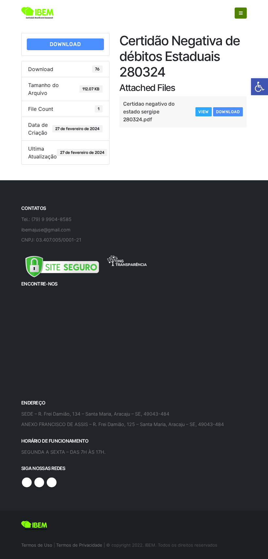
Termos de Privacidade (79, 545)
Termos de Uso (37, 545)
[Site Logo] (37, 13)
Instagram (52, 482)
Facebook (27, 482)
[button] (259, 86)
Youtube (39, 482)
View (203, 112)
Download (65, 44)
